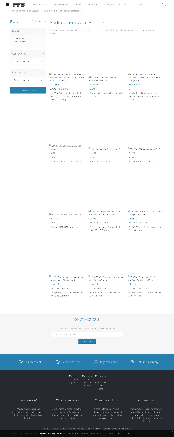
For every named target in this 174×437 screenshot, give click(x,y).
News (140, 4)
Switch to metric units (122, 428)
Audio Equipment (61, 4)
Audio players (49, 10)
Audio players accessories (70, 10)
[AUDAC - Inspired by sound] (74, 379)
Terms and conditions (76, 428)
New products (39, 4)
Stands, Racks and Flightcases (117, 4)
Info (129, 434)
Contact (45, 428)
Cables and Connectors (86, 4)
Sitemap (106, 428)
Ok (119, 434)
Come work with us (107, 400)
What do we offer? (67, 400)
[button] (7, 4)
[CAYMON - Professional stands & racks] (100, 382)
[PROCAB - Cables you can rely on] (87, 381)
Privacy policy (94, 428)
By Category (34, 10)
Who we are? (29, 400)
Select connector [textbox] (21, 61)
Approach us (146, 400)
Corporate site (57, 428)
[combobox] (28, 61)
